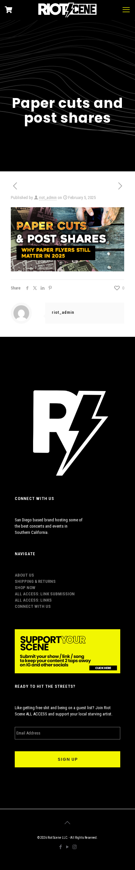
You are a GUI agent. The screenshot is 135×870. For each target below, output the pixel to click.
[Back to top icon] (67, 823)
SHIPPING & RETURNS (35, 581)
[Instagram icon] (74, 847)
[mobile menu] (126, 9)
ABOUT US (24, 575)
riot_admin (48, 197)
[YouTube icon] (67, 847)
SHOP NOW (25, 587)
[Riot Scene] (67, 10)
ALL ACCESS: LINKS (33, 600)
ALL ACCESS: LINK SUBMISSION (45, 593)
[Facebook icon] (60, 847)
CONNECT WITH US (33, 606)
